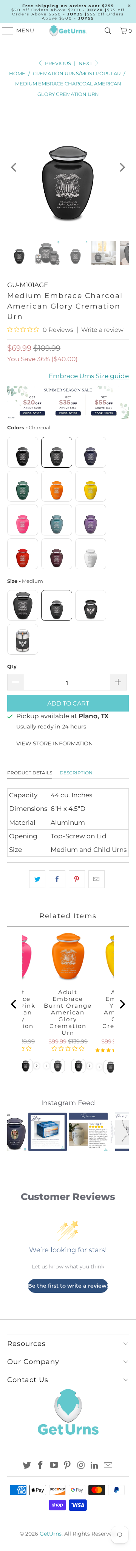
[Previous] (14, 167)
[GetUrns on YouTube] (54, 1466)
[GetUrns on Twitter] (27, 1466)
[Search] (108, 30)
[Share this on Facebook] (57, 879)
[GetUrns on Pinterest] (67, 1466)
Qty (12, 666)
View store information (54, 743)
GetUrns (51, 1533)
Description (76, 773)
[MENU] (4, 30)
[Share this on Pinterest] (77, 879)
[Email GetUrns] (108, 1466)
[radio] (22, 452)
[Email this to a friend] (96, 879)
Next (86, 63)
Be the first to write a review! (68, 1285)
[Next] (121, 167)
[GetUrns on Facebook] (40, 1466)
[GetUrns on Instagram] (81, 1466)
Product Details (29, 773)
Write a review (102, 330)
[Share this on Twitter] (37, 879)
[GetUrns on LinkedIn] (94, 1466)
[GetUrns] (68, 30)
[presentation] (37, 1066)
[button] (17, 1132)
